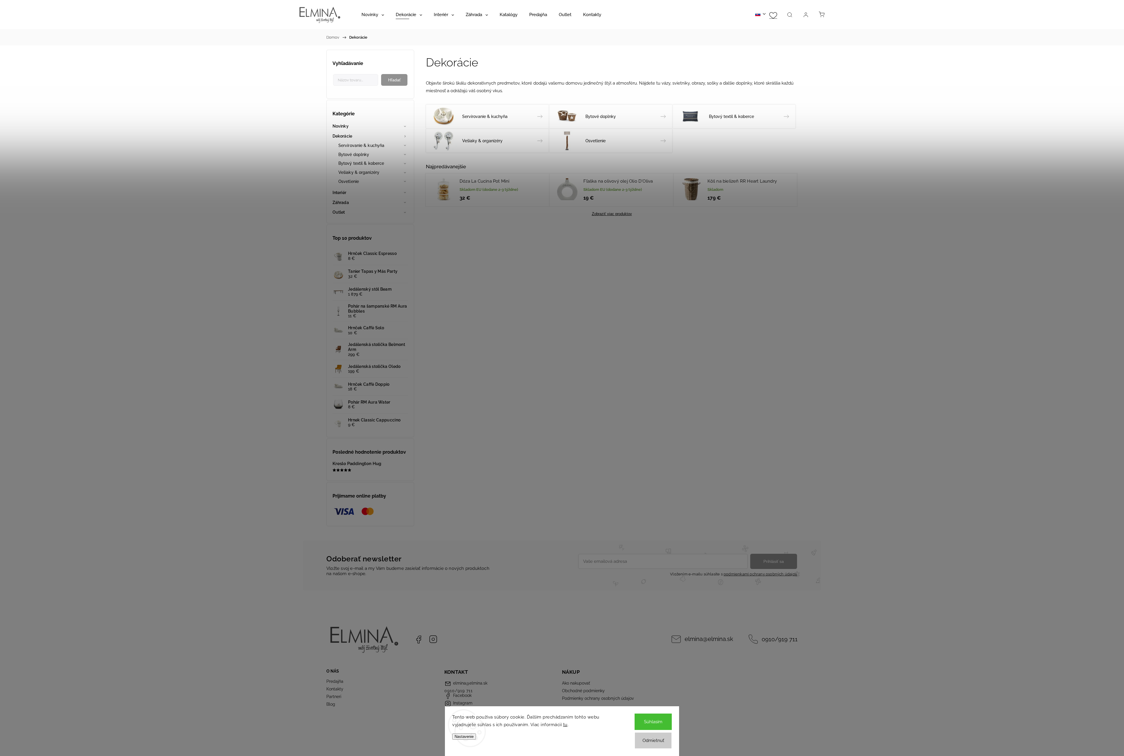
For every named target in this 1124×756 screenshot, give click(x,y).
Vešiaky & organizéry (358, 172)
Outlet (339, 212)
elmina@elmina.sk (709, 639)
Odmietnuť (653, 740)
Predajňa (334, 681)
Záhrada (341, 202)
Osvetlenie (348, 181)
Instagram (433, 639)
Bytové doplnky (353, 154)
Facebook (418, 639)
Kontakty (334, 689)
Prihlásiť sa (773, 561)
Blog (330, 704)
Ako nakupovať (576, 683)
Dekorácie (342, 136)
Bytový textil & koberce (361, 163)
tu (565, 724)
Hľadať (394, 80)
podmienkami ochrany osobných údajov (760, 574)
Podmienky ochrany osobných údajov (598, 698)
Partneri (333, 696)
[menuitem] (372, 14)
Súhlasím (653, 721)
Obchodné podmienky (583, 690)
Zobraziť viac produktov (612, 214)
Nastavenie (464, 736)
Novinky (341, 126)
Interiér (339, 192)
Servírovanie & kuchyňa (361, 145)
